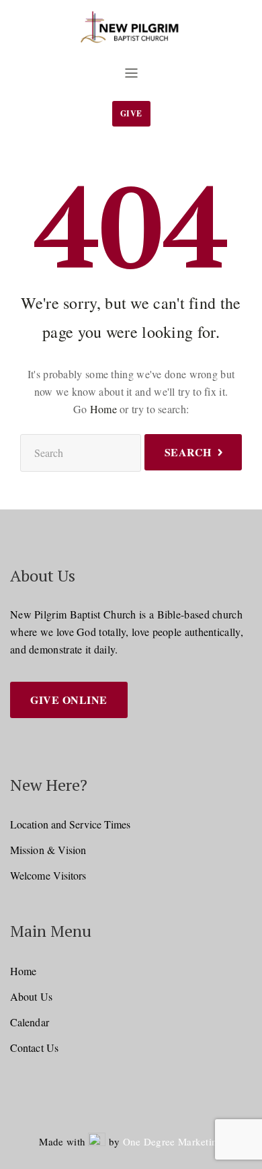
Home (103, 409)
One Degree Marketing (173, 1141)
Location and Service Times (70, 824)
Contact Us (34, 1047)
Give (131, 113)
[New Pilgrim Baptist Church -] (131, 27)
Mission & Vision (48, 850)
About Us (31, 996)
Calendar (29, 1022)
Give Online (68, 699)
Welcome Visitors (48, 875)
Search (188, 452)
